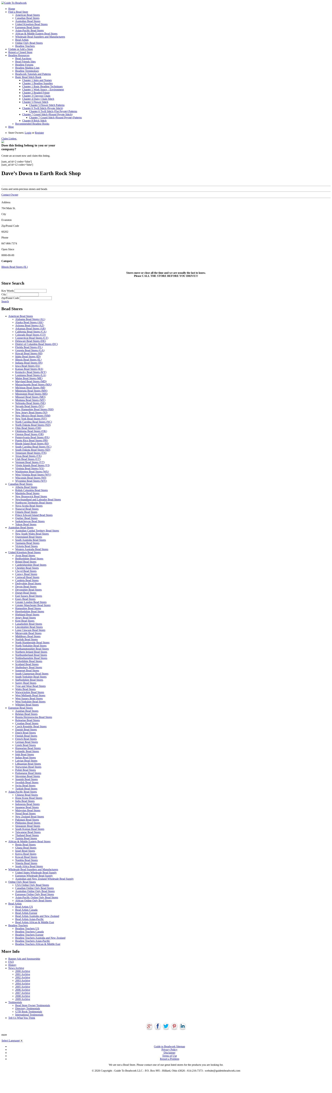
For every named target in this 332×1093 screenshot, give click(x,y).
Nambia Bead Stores (26, 860)
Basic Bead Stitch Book (28, 77)
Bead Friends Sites (25, 61)
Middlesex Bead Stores (27, 636)
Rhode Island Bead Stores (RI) (32, 443)
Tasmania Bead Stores (27, 543)
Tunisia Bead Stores (26, 838)
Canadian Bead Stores (27, 18)
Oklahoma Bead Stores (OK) (31, 431)
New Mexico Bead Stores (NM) (32, 415)
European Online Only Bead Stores (34, 894)
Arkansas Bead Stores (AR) (30, 328)
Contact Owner (9, 194)
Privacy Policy (169, 1049)
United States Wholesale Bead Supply (36, 872)
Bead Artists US (24, 906)
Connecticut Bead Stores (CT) (31, 337)
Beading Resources (18, 55)
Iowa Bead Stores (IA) (27, 365)
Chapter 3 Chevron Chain (36, 95)
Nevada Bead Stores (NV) (29, 406)
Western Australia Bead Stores (31, 549)
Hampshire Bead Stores (28, 608)
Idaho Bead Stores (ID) (28, 356)
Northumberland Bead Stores (31, 654)
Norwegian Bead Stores (28, 766)
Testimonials (15, 1002)
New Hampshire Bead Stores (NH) (34, 409)
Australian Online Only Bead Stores (35, 891)
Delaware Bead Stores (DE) (30, 341)
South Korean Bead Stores (29, 829)
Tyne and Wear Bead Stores (30, 686)
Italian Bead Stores (25, 757)
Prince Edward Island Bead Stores (34, 515)
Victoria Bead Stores (26, 546)
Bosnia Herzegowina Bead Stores (33, 717)
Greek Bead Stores (25, 745)
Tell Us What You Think (21, 1017)
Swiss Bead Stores (25, 785)
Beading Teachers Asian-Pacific (32, 940)
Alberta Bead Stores (26, 487)
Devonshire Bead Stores (28, 589)
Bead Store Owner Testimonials (32, 1005)
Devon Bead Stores (25, 586)
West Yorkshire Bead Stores (30, 701)
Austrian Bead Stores (26, 710)
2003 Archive (22, 980)
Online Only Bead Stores (29, 42)
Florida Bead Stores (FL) (29, 347)
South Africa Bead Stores (29, 866)
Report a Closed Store (20, 52)
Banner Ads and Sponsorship (24, 958)
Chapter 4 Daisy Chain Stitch (38, 98)
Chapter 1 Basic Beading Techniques (42, 86)
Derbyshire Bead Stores (28, 583)
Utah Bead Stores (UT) (28, 459)
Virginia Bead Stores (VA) (29, 468)
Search (5, 301)
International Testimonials (29, 1014)
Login (28, 132)
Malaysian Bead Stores (27, 810)
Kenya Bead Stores (25, 853)
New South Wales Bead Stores (32, 533)
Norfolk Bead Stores (26, 639)
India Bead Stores (25, 801)
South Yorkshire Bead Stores (31, 676)
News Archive (16, 968)
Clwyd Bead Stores (25, 571)
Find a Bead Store (18, 11)
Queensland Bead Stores (28, 536)
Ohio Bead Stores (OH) (28, 428)
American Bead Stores (27, 14)
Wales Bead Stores (25, 689)
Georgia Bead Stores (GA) (29, 350)
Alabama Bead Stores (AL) (30, 319)
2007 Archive (22, 992)
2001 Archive (22, 974)
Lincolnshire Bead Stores (29, 627)
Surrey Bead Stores (25, 682)
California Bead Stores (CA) (30, 331)
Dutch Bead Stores (25, 732)
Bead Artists (22, 39)
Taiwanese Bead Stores (28, 832)
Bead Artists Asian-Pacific (29, 919)
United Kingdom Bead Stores (31, 24)
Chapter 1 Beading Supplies (37, 83)
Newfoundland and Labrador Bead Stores (38, 499)
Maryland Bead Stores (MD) (31, 381)
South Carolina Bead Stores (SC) (33, 446)
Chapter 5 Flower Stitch (35, 102)
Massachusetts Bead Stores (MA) (33, 384)
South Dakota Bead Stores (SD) (32, 449)
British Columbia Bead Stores (31, 490)
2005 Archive (22, 986)
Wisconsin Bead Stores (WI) (30, 477)
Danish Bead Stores (26, 729)
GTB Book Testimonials (28, 1011)
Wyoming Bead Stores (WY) (31, 480)
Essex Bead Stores (25, 599)
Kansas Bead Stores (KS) (29, 368)
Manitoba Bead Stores (27, 493)
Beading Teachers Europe (29, 934)
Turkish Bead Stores (26, 788)
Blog (11, 126)
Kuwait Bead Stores (26, 857)
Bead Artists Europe (26, 912)
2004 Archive (22, 983)
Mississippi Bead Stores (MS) (31, 393)
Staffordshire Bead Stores (29, 679)
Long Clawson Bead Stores (30, 630)
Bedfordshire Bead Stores (29, 558)
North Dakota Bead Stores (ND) (33, 424)
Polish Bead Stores (25, 770)
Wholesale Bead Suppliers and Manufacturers (40, 36)
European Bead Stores (27, 27)
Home (11, 8)
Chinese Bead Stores (26, 794)
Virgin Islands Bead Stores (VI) (32, 465)
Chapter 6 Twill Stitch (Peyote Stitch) (42, 108)
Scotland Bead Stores (27, 664)
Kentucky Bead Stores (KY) (30, 372)
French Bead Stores (26, 738)
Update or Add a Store (20, 49)
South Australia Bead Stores (30, 539)
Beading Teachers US (27, 928)
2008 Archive (22, 996)
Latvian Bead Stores (26, 760)
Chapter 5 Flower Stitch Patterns (46, 105)
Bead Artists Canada (26, 909)
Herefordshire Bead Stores (29, 611)
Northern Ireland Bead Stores (31, 651)
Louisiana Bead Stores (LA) (30, 375)
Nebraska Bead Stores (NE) (30, 403)
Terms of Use (169, 1055)
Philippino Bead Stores (27, 822)
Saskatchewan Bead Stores (30, 521)
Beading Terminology (27, 70)
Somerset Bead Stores (27, 670)
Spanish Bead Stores (26, 779)
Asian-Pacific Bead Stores (29, 30)
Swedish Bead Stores (26, 782)
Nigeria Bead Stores (26, 863)
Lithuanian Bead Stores (28, 763)
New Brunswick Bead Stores (31, 496)
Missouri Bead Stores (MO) (30, 396)
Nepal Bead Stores (25, 813)
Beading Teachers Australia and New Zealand (40, 937)
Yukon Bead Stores (25, 524)
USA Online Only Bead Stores (32, 885)
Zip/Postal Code (10, 298)
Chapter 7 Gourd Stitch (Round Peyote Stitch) (47, 114)
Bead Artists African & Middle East (34, 922)
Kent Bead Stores (24, 620)
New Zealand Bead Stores (29, 816)
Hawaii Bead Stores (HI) (28, 353)
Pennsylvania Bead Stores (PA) (32, 437)
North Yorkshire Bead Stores (31, 645)
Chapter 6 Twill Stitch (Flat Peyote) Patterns (53, 111)
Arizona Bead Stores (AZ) (29, 325)
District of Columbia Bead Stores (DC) (36, 344)
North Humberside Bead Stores (32, 642)
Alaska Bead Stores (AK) (29, 322)
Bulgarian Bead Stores (27, 720)
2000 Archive (22, 971)
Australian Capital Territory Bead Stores (37, 530)
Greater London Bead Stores (31, 602)
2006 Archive (22, 989)
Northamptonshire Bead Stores (32, 648)
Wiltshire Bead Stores (27, 704)
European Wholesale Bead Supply (34, 875)
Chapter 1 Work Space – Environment (43, 89)
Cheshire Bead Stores (27, 567)
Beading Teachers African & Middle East (37, 944)
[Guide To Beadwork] (14, 2)
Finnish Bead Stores (26, 735)
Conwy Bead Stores (26, 574)
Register (39, 132)
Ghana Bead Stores (25, 847)
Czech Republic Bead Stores (31, 726)
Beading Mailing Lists (27, 67)
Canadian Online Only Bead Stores (34, 888)
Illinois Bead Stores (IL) (14, 266)
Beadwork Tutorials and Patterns (33, 74)
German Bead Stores (26, 742)
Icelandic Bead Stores (27, 751)
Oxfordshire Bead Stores (28, 661)
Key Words (7, 290)
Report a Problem (169, 1058)
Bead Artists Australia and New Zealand (37, 916)
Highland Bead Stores (27, 614)
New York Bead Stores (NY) (31, 418)
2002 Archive (22, 977)
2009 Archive (22, 999)
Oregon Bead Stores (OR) (29, 434)
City (3, 294)
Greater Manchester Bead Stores (32, 605)
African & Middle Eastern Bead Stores (36, 33)
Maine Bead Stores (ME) (29, 378)
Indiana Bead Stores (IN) (29, 362)
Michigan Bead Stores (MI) (30, 387)
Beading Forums (24, 64)
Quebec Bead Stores (26, 518)
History (12, 964)
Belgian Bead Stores (26, 714)
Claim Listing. (9, 138)
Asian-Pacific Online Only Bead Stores (36, 897)
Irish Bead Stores (24, 754)
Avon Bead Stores (25, 555)
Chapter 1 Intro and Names (37, 80)
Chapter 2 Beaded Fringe (36, 92)
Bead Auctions (23, 58)
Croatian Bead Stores (26, 723)
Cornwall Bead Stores (27, 577)
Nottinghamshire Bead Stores (31, 658)
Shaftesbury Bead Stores (28, 667)
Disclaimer (169, 1052)
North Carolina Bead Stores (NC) (33, 421)
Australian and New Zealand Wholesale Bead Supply (44, 878)
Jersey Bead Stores (25, 617)
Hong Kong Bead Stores (28, 797)
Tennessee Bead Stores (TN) (31, 452)
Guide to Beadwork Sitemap (169, 1046)
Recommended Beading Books (32, 123)
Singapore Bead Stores (27, 825)
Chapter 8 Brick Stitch (34, 120)
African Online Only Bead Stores (33, 900)
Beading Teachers (25, 46)
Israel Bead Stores (25, 850)
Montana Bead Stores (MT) (30, 400)
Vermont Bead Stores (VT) (30, 462)
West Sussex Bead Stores (29, 698)
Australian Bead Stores (27, 21)
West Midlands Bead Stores (30, 695)
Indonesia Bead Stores (27, 804)
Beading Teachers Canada (29, 931)
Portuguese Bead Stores (28, 773)
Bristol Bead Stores (25, 561)
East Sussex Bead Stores (28, 595)
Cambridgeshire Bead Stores (30, 564)
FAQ (11, 961)
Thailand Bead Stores (27, 835)
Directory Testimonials (27, 1008)
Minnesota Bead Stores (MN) (31, 390)
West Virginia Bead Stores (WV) (33, 474)
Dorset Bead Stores (25, 592)
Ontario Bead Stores (26, 511)
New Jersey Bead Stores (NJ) (31, 412)
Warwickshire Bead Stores (29, 692)
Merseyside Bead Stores (28, 633)
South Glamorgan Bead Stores (31, 673)
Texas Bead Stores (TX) (28, 456)
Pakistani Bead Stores (27, 819)
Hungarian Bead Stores (28, 748)
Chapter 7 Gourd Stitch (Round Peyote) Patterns (55, 117)
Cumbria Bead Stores (27, 580)
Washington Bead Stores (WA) (32, 471)
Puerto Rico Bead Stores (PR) (31, 440)
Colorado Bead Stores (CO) (30, 334)
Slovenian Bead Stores (27, 776)
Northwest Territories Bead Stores (33, 502)
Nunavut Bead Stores (27, 508)
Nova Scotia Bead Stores (29, 505)
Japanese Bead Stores (27, 807)
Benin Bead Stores (25, 844)
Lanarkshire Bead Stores (28, 623)
